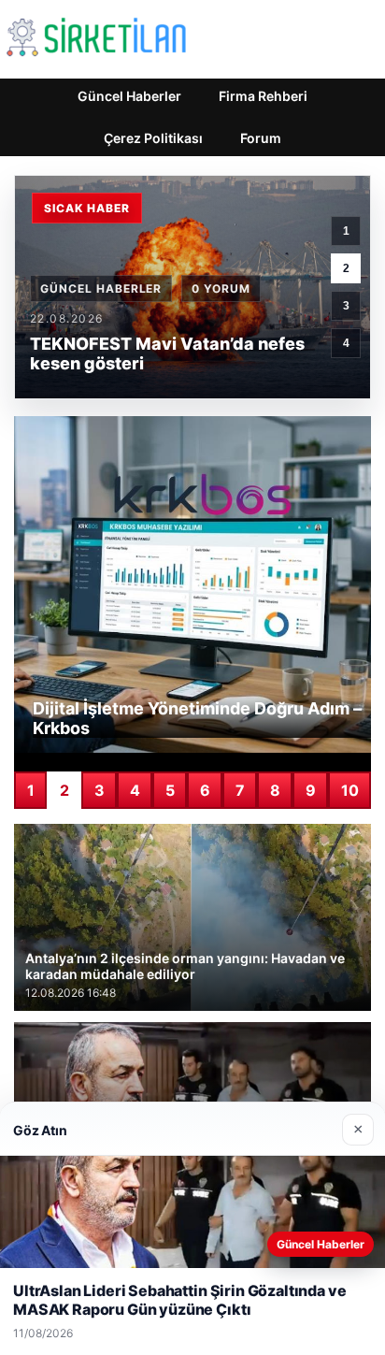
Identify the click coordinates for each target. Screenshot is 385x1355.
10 (350, 790)
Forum (260, 138)
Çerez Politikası (153, 138)
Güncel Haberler (129, 96)
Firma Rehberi (263, 96)
